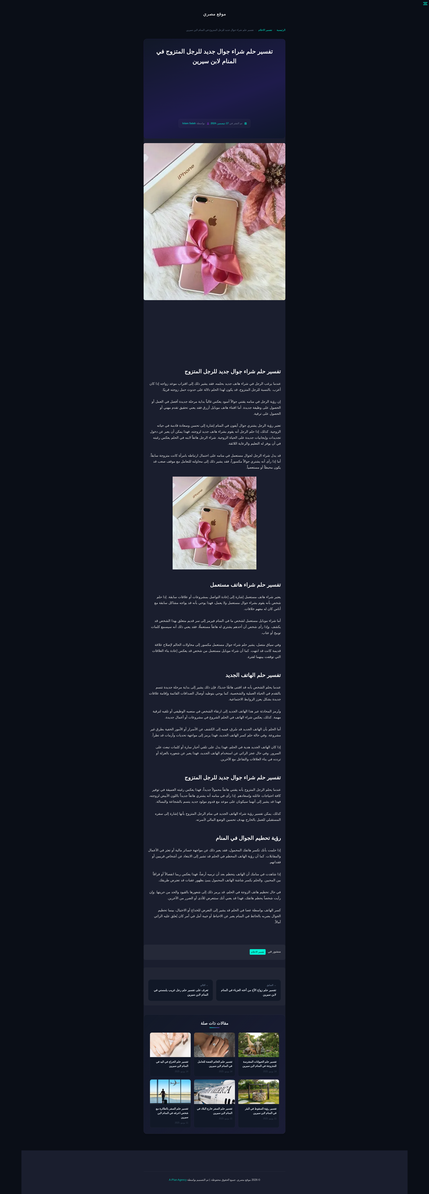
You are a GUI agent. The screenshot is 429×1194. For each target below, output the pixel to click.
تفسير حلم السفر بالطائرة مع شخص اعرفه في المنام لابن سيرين (172, 1113)
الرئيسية (281, 30)
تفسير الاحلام (265, 30)
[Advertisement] (214, 92)
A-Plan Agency (178, 1179)
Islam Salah (189, 123)
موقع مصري (214, 13)
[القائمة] (425, 3)
